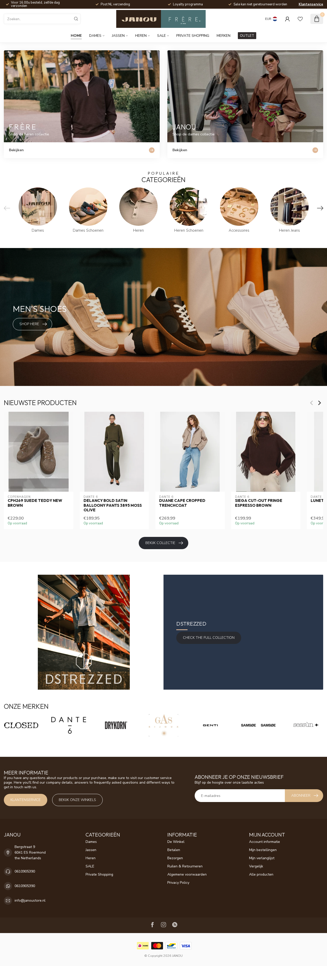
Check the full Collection (209, 637)
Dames (95, 35)
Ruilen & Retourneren (185, 866)
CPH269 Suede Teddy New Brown (35, 503)
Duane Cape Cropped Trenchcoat (182, 503)
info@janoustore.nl (30, 900)
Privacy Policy (178, 882)
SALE (161, 35)
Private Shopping (192, 35)
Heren (141, 35)
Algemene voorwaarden (187, 874)
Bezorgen (175, 858)
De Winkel (175, 841)
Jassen (118, 35)
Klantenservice (311, 4)
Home (76, 35)
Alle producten (261, 874)
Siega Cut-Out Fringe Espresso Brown (258, 503)
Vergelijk (256, 866)
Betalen (173, 849)
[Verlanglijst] (300, 19)
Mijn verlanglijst (261, 858)
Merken (223, 35)
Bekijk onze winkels (77, 799)
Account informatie (264, 841)
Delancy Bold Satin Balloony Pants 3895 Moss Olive (113, 506)
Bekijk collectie (160, 542)
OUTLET (247, 35)
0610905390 (25, 871)
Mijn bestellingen (263, 849)
